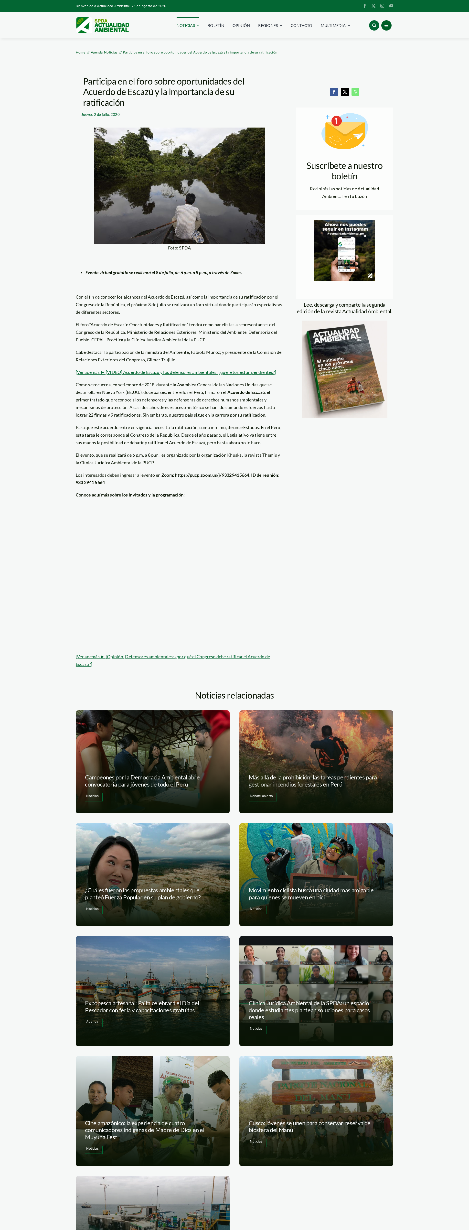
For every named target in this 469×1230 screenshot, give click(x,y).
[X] (345, 91)
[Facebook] (334, 91)
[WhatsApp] (355, 91)
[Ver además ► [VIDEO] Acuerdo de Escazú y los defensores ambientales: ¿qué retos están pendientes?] (176, 372)
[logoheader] (102, 19)
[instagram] (382, 6)
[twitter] (373, 6)
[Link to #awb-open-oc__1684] (386, 25)
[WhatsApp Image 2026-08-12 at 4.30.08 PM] (344, 322)
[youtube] (391, 6)
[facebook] (365, 6)
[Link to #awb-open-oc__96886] (374, 25)
